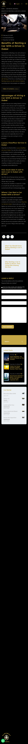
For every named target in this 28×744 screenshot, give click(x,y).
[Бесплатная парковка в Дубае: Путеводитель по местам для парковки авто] (6, 377)
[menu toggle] (26, 4)
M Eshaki (12, 354)
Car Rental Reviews (12, 8)
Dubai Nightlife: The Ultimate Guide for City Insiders (17, 358)
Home (3, 8)
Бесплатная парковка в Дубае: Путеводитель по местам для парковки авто (17, 378)
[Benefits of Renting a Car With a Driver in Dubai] (3, 236)
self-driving (4, 79)
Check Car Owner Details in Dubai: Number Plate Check (16, 367)
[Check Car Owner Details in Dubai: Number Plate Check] (6, 366)
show (16, 89)
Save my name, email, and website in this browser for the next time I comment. (14, 287)
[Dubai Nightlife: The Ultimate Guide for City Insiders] (6, 357)
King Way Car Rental (8, 40)
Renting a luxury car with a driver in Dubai (12, 81)
